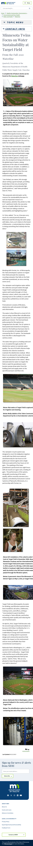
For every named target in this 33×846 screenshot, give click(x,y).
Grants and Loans (6, 810)
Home (2, 13)
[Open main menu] (27, 2)
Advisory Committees (7, 813)
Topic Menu (15, 22)
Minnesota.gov (8, 844)
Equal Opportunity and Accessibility (11, 824)
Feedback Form (6, 828)
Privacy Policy (5, 821)
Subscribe (8, 776)
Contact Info (15, 28)
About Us (4, 807)
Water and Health (8, 16)
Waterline (17, 16)
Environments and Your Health (11, 15)
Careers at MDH (13, 834)
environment (25, 751)
